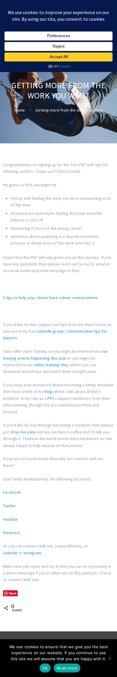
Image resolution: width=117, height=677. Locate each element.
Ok (45, 668)
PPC (51, 398)
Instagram (32, 553)
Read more (67, 668)
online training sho (50, 364)
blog (48, 391)
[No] (109, 658)
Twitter (9, 505)
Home (19, 110)
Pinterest (11, 532)
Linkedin (10, 553)
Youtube (10, 519)
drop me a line (23, 432)
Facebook (12, 492)
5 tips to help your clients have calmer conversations (50, 297)
